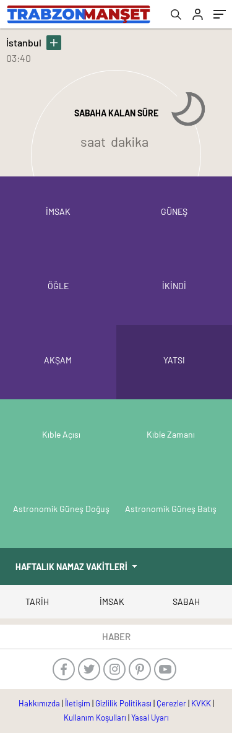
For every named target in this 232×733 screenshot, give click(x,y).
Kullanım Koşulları (95, 717)
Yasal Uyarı (150, 717)
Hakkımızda (39, 703)
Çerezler (171, 703)
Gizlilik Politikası (123, 703)
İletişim (77, 703)
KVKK (201, 703)
